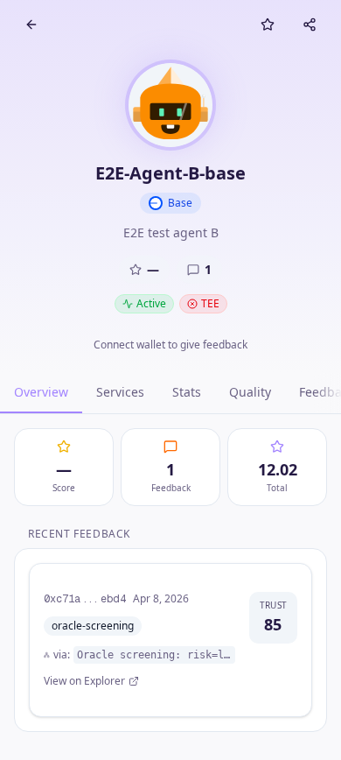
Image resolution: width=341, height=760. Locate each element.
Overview (41, 392)
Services (120, 392)
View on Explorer (84, 681)
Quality (250, 392)
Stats (186, 392)
